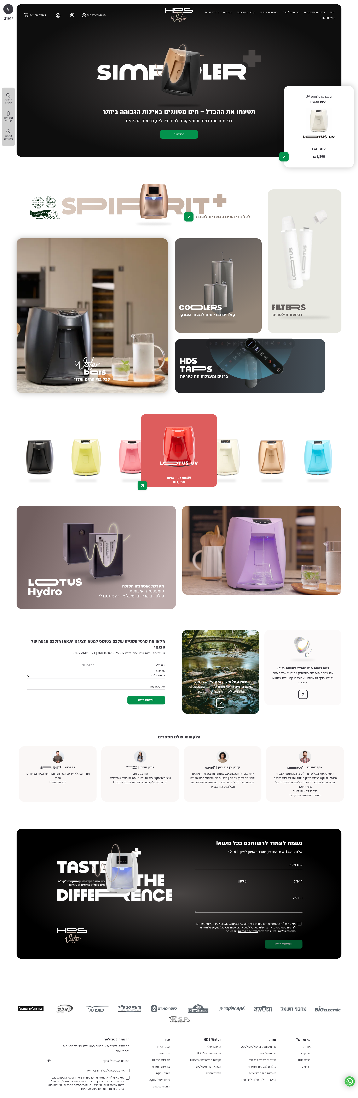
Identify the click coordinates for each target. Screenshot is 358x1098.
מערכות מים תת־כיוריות (218, 12)
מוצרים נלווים (327, 18)
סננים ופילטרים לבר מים (262, 1060)
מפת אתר (164, 1053)
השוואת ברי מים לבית (208, 1066)
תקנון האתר (163, 1047)
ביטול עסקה (163, 1073)
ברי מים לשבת (291, 12)
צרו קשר (305, 1053)
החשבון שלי (214, 1047)
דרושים (306, 1066)
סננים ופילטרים (269, 12)
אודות (307, 1047)
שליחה (49, 1061)
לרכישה (179, 134)
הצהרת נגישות (161, 1086)
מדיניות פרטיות (161, 1060)
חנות (332, 12)
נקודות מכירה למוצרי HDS (205, 1060)
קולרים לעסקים (246, 12)
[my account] (58, 15)
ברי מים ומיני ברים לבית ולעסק (258, 1047)
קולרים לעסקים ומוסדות (262, 1066)
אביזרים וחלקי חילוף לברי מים (259, 1080)
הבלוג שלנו (304, 1060)
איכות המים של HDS (209, 1053)
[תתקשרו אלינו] (8, 9)
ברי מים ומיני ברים (314, 12)
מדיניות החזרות (161, 1066)
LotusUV (319, 149)
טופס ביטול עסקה (159, 1080)
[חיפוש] (72, 15)
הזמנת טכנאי (213, 1073)
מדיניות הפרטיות (248, 931)
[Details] (284, 156)
